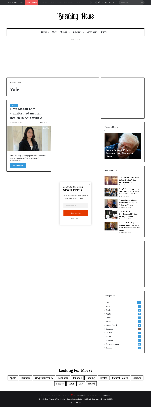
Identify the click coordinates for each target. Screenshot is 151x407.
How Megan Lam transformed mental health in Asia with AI (26, 113)
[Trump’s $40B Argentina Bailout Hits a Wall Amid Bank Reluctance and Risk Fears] (111, 226)
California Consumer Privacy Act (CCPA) (98, 399)
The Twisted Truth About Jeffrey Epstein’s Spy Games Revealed (129, 179)
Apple (108, 314)
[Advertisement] (75, 57)
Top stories (106, 395)
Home (14, 82)
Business (78, 32)
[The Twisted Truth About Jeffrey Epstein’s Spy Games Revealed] (111, 180)
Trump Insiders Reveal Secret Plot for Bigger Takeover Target (128, 202)
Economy (93, 32)
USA (55, 32)
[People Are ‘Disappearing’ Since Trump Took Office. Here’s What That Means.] (111, 192)
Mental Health (111, 325)
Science (109, 348)
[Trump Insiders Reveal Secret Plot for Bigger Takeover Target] (111, 203)
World (46, 32)
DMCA (63, 399)
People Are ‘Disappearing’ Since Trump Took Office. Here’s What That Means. (129, 191)
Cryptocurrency (112, 344)
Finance (109, 333)
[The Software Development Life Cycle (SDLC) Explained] (111, 214)
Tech (105, 32)
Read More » (18, 165)
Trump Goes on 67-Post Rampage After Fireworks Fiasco (119, 153)
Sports (108, 318)
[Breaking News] (75, 16)
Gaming (109, 310)
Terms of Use (54, 399)
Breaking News (78, 395)
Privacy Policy (43, 399)
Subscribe (76, 213)
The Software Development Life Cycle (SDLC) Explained (128, 213)
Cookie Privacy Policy (75, 399)
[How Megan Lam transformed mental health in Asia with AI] (29, 138)
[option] (123, 146)
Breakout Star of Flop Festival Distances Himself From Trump (61, 2)
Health (65, 32)
